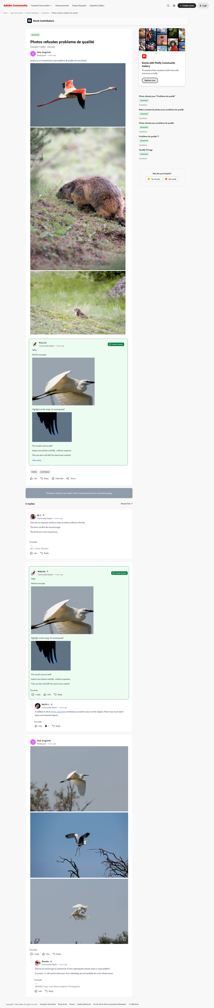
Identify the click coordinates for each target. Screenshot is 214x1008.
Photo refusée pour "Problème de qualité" (157, 96)
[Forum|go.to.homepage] (15, 5)
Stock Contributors (32, 13)
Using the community (48, 1004)
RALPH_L (45, 704)
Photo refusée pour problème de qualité (156, 123)
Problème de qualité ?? (149, 136)
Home (5, 13)
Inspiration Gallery (97, 5)
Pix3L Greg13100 (44, 52)
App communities (17, 13)
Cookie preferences (84, 1004)
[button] (187, 5)
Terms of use (62, 1004)
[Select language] (174, 5)
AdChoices (135, 1004)
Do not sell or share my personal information (109, 1004)
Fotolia (34, 472)
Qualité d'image (146, 150)
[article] (79, 534)
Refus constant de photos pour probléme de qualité (161, 109)
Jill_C (39, 515)
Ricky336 (42, 342)
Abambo (45, 961)
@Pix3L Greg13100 (58, 711)
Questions (45, 13)
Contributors (44, 472)
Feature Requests (79, 5)
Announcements (62, 5)
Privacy (72, 1004)
